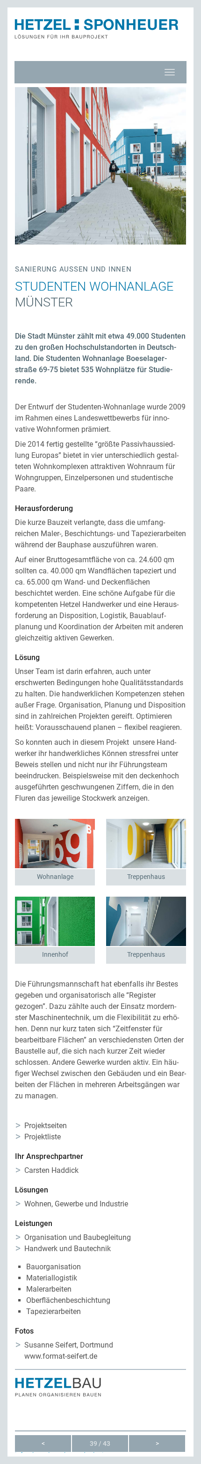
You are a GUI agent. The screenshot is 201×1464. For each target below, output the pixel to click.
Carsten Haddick (51, 1170)
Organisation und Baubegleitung (77, 1237)
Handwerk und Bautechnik (67, 1248)
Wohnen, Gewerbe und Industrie (76, 1203)
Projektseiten (45, 1125)
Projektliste (42, 1136)
